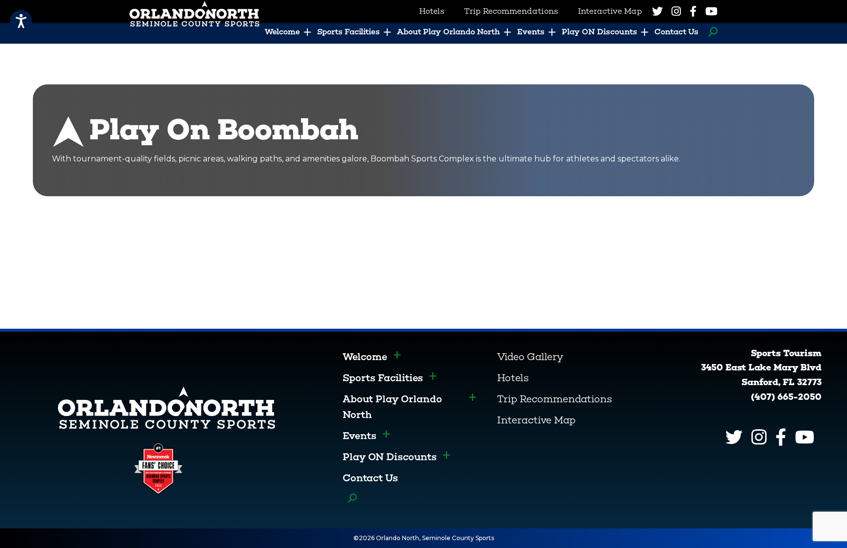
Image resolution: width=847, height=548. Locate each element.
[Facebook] (693, 11)
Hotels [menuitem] (432, 11)
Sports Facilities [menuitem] (348, 31)
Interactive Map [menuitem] (610, 11)
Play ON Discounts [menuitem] (599, 31)
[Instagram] (676, 11)
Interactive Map (536, 420)
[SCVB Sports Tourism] (166, 407)
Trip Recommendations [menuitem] (511, 11)
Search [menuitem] (710, 32)
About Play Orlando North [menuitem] (448, 31)
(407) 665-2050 (786, 396)
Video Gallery (530, 357)
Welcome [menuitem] (282, 31)
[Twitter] (657, 11)
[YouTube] (711, 11)
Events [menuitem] (531, 31)
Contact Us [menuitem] (676, 31)
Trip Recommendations (554, 399)
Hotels (513, 378)
